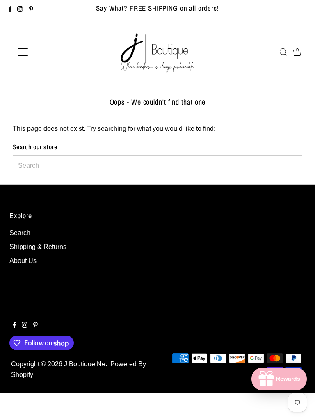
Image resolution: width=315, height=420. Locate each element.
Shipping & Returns (37, 246)
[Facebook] (10, 10)
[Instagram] (20, 10)
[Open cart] (297, 52)
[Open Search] (283, 52)
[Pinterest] (31, 10)
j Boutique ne (84, 364)
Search (19, 232)
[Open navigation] (47, 52)
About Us (23, 260)
